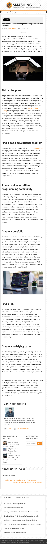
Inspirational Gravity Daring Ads (14, 528)
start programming (36, 148)
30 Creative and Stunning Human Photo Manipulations (21, 520)
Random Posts (22, 497)
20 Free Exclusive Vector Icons (13, 508)
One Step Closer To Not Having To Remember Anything (21, 516)
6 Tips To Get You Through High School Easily (11, 451)
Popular (8, 497)
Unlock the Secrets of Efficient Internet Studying (27, 482)
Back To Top (43, 542)
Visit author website (23, 429)
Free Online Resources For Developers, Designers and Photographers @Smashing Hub (23, 5)
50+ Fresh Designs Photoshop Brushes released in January (22, 524)
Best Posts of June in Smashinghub (15, 532)
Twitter (9, 429)
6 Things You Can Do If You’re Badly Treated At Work (11, 444)
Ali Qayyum (12, 28)
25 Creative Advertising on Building (15, 503)
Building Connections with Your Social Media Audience (21, 512)
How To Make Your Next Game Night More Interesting (20, 480)
